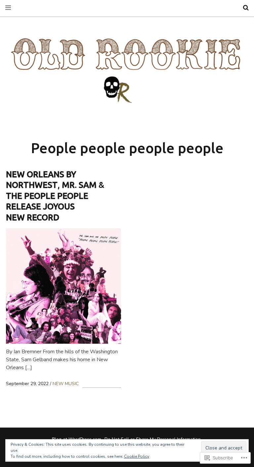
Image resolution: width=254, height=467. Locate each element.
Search (243, 8)
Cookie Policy (136, 456)
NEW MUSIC (66, 383)
